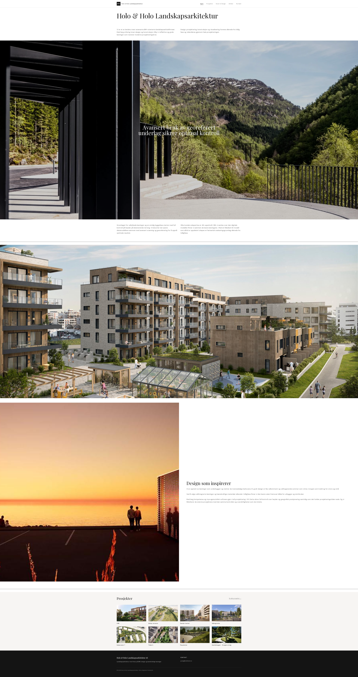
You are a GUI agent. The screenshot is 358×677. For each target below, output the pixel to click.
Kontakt (238, 4)
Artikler (231, 4)
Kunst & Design (221, 4)
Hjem (201, 4)
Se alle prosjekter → (235, 598)
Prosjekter (209, 4)
